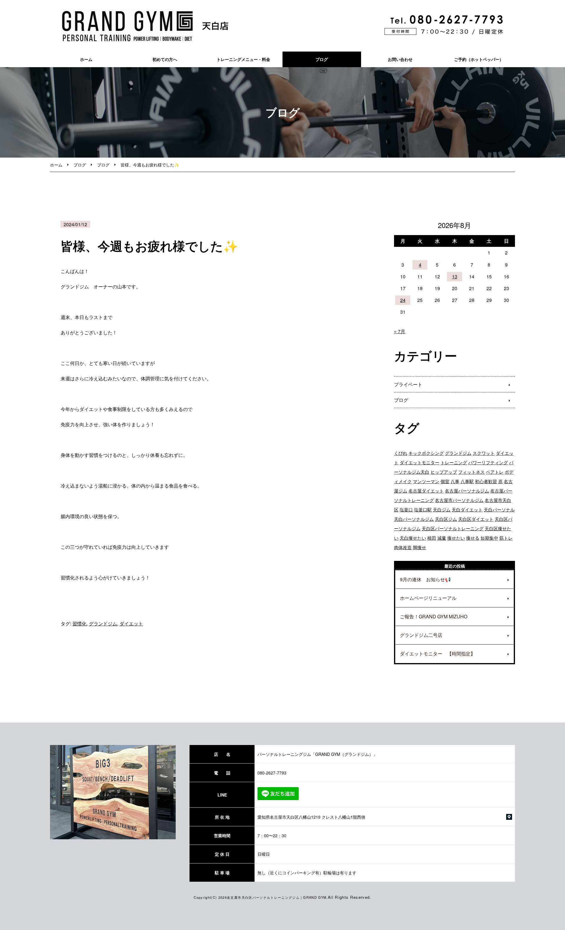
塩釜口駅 (423, 509)
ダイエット (131, 623)
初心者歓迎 (486, 481)
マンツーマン (426, 481)
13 (454, 276)
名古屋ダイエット (426, 491)
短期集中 (489, 538)
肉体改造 (403, 547)
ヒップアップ (444, 472)
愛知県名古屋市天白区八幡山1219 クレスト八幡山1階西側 (311, 817)
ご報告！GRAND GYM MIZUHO (433, 616)
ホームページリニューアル (428, 597)
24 (403, 300)
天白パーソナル (499, 509)
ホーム (86, 59)
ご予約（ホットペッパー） (478, 59)
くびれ (400, 453)
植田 (431, 538)
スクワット (484, 453)
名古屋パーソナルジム (467, 491)
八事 (455, 481)
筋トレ (506, 538)
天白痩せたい (413, 538)
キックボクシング (426, 453)
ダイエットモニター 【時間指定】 (437, 653)
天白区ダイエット (475, 519)
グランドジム (103, 623)
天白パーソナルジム (414, 519)
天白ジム (442, 509)
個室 (445, 481)
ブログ (321, 59)
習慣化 (79, 623)
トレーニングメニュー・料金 (243, 59)
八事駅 (467, 481)
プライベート (408, 384)
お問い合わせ (400, 59)
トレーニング (454, 462)
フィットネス (471, 472)
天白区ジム (446, 519)
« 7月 (399, 331)
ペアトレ (494, 472)
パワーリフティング (488, 462)
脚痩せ (419, 547)
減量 (441, 538)
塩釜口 (406, 509)
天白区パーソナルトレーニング (452, 528)
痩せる (472, 538)
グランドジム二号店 (421, 635)
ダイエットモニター (419, 462)
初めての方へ (164, 59)
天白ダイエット (467, 509)
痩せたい (456, 538)
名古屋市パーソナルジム (459, 500)
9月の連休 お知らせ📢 (425, 579)
